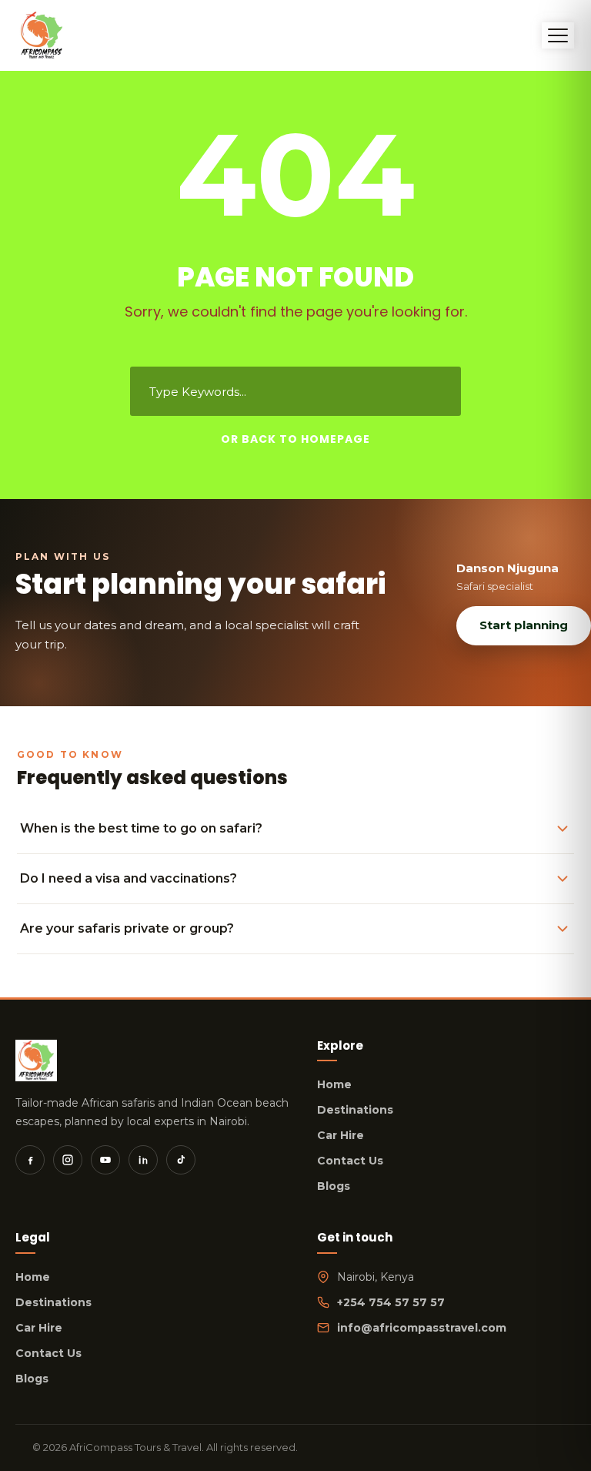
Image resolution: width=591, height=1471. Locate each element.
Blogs (333, 1186)
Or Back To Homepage (295, 439)
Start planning (523, 625)
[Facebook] (30, 1159)
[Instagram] (67, 1159)
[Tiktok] (180, 1159)
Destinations (355, 1110)
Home (334, 1084)
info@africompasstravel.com (421, 1328)
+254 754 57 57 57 (391, 1302)
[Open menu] (558, 35)
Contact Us (350, 1161)
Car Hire (340, 1135)
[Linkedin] (143, 1159)
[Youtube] (105, 1159)
